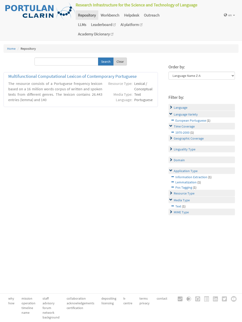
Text (178, 206)
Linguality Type (184, 149)
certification (75, 308)
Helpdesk (131, 15)
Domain (179, 160)
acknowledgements (80, 303)
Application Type (186, 171)
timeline (27, 308)
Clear (120, 61)
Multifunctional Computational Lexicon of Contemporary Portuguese (72, 76)
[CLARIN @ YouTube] (232, 298)
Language (180, 107)
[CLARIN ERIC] (178, 298)
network (48, 312)
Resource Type (184, 193)
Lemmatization (186, 182)
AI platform (130, 24)
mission (27, 298)
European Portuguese (190, 120)
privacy (144, 303)
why (11, 298)
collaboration (76, 298)
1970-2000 (182, 132)
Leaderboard (102, 24)
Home (11, 48)
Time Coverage (184, 126)
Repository (87, 15)
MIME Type (181, 212)
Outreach (152, 15)
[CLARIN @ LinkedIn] (214, 298)
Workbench (110, 15)
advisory (49, 303)
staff (46, 298)
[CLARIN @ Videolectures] (187, 298)
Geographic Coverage (189, 138)
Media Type (182, 200)
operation (28, 303)
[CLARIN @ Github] (196, 298)
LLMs (82, 24)
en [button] (230, 15)
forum (47, 308)
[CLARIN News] (205, 298)
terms (143, 298)
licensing (107, 303)
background (51, 317)
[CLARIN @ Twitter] (223, 298)
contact (162, 298)
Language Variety (186, 114)
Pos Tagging (183, 187)
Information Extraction (191, 177)
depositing (108, 298)
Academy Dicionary (94, 34)
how (11, 303)
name (26, 312)
